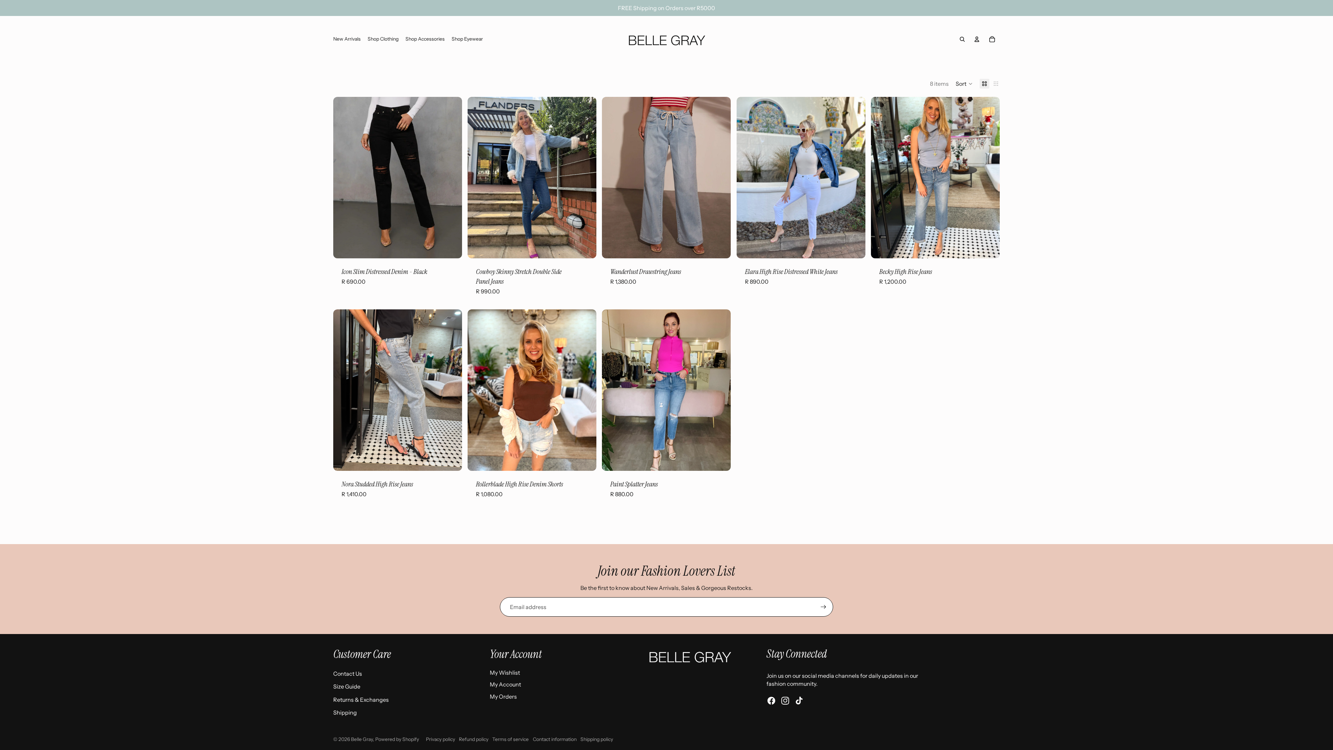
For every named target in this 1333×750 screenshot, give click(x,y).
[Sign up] (823, 607)
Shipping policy (596, 739)
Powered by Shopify (397, 739)
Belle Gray (362, 739)
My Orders (503, 696)
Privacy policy (440, 739)
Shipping (345, 712)
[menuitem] (347, 39)
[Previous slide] (343, 177)
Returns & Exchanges (361, 699)
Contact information (555, 739)
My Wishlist (505, 672)
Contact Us (347, 673)
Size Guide (346, 686)
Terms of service (510, 739)
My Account (505, 684)
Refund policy (473, 739)
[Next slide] (451, 177)
